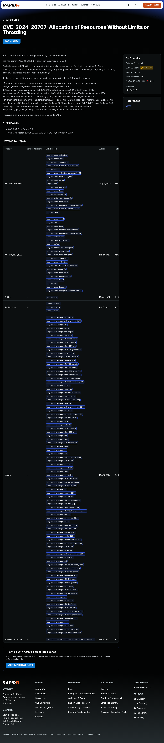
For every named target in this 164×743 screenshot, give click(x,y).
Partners (84, 5)
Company (95, 5)
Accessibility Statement (77, 734)
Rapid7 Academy (109, 707)
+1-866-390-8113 (142, 687)
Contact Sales (9, 724)
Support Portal (108, 693)
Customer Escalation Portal (114, 712)
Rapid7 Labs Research (79, 703)
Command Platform (12, 694)
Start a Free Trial (11, 715)
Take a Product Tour (13, 718)
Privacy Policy (29, 734)
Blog (70, 689)
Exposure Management (14, 697)
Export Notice (42, 734)
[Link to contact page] (134, 5)
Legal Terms (17, 734)
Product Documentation (112, 698)
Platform (51, 5)
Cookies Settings (94, 734)
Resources (73, 5)
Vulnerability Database (79, 707)
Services (62, 5)
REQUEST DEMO (11, 41)
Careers (39, 716)
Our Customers (42, 703)
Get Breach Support (12, 721)
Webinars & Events (77, 698)
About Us (40, 689)
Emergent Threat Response (81, 693)
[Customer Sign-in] (140, 5)
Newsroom (40, 698)
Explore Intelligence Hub (20, 665)
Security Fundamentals (79, 712)
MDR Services (9, 700)
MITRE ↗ (129, 106)
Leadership (40, 693)
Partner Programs (44, 707)
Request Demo (152, 5)
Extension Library (109, 703)
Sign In (104, 689)
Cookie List (61, 734)
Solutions (7, 703)
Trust (52, 734)
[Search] (129, 5)
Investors (39, 712)
